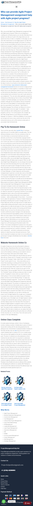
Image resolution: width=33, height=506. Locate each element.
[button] (16, 6)
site (15, 330)
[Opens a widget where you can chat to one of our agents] (27, 503)
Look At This (19, 130)
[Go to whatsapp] (4, 501)
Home (2, 22)
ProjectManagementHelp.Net (10, 448)
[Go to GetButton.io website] (3, 504)
